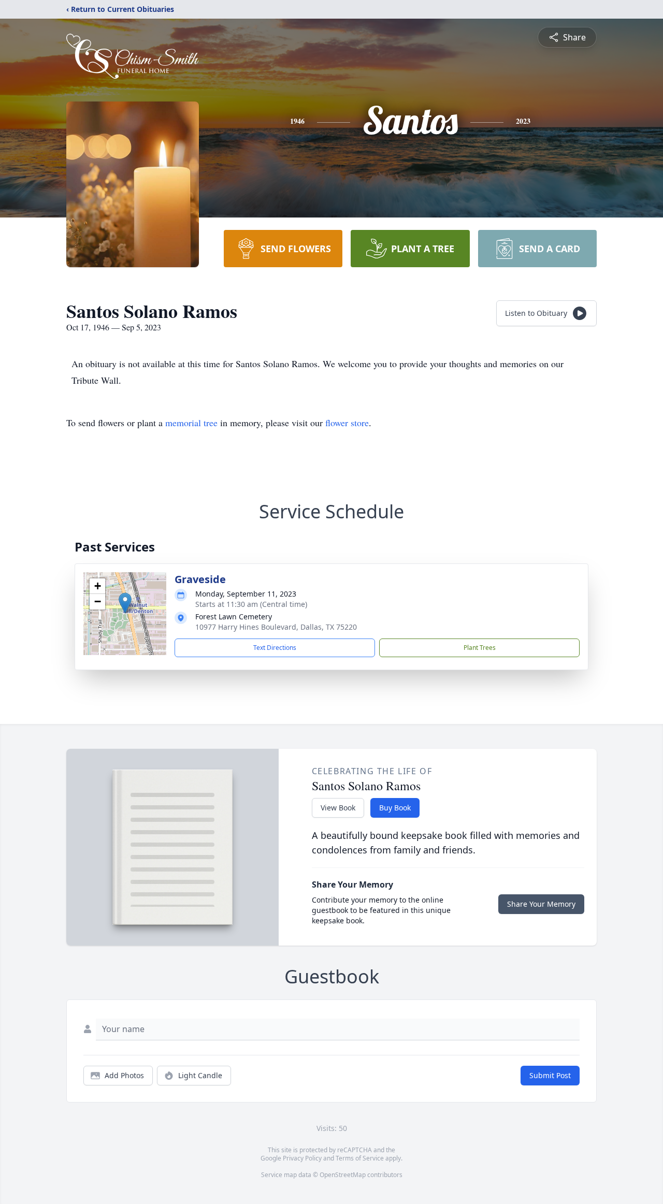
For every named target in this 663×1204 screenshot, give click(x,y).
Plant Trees (480, 647)
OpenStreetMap (343, 1174)
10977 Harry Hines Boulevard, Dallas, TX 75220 (276, 627)
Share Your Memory (541, 904)
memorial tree (191, 422)
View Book (338, 808)
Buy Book (395, 808)
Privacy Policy (302, 1158)
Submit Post (550, 1075)
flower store (347, 422)
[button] (125, 603)
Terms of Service (360, 1158)
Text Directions (274, 647)
